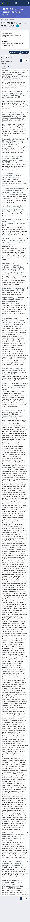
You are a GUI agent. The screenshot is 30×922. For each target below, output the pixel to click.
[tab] (4, 66)
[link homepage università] (19, 3)
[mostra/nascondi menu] (28, 3)
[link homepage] (6, 3)
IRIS (2, 19)
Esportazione (14, 52)
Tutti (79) (24, 52)
